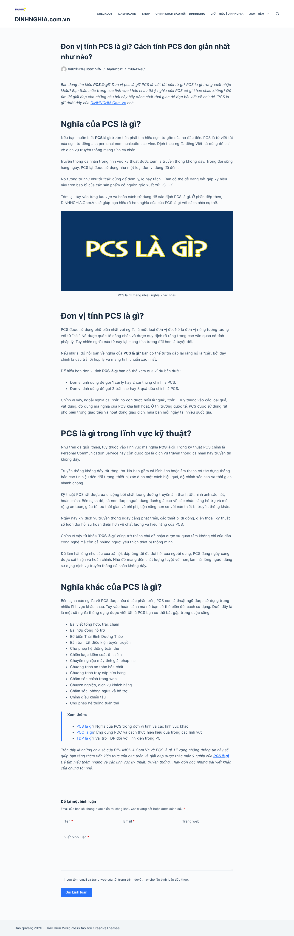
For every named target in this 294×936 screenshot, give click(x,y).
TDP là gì (84, 738)
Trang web (190, 821)
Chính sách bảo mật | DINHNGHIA (180, 13)
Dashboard (127, 13)
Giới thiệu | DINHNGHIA (227, 13)
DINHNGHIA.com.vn (42, 19)
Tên (68, 821)
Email (129, 821)
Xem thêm (256, 13)
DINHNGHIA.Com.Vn (108, 102)
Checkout (105, 13)
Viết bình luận (76, 837)
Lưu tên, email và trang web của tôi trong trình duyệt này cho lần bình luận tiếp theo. (128, 879)
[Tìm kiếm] (277, 14)
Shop (146, 13)
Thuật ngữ (136, 69)
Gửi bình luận (76, 892)
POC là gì (84, 732)
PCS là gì (84, 726)
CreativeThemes (106, 928)
